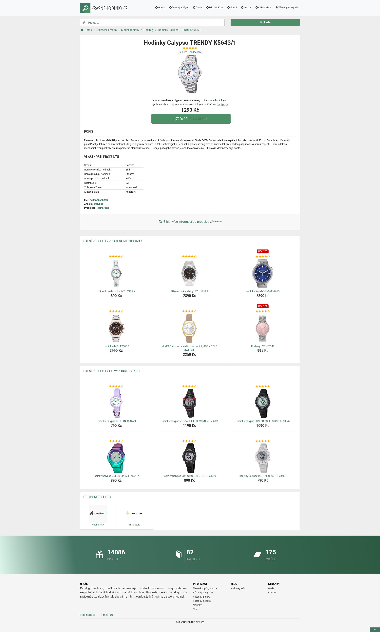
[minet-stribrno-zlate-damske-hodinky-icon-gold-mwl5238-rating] (189, 312)
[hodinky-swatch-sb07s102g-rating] (263, 257)
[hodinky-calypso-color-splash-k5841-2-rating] (116, 442)
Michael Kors (216, 7)
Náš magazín (238, 588)
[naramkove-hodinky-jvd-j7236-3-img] (116, 273)
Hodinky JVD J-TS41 (262, 346)
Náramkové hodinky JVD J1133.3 (189, 291)
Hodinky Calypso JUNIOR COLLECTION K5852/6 (189, 475)
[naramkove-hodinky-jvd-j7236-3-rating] (116, 257)
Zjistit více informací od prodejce (186, 222)
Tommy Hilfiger (180, 7)
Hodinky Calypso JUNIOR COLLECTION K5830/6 (263, 421)
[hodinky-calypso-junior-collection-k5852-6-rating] (189, 442)
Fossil (233, 7)
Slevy (196, 609)
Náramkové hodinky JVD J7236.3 (116, 291)
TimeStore (107, 614)
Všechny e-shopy (202, 601)
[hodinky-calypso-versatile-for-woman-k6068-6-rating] (189, 387)
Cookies (272, 592)
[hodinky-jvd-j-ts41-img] (263, 328)
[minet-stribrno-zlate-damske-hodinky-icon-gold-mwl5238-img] (189, 328)
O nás (271, 588)
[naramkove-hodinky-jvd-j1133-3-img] (189, 273)
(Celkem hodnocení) (190, 51)
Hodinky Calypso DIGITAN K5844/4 (116, 421)
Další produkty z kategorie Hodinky (112, 241)
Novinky (197, 605)
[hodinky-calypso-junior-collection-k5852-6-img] (189, 458)
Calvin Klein (264, 7)
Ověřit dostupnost (193, 119)
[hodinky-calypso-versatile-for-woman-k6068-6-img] (189, 403)
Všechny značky (201, 596)
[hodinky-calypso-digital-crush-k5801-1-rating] (263, 442)
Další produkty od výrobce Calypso (112, 371)
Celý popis (222, 104)
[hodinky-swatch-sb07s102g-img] (263, 273)
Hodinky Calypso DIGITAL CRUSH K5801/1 (262, 475)
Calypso (98, 203)
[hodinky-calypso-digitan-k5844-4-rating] (116, 387)
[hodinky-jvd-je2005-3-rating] (116, 312)
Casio (199, 7)
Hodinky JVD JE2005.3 (116, 346)
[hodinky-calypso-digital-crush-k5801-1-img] (263, 458)
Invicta (247, 7)
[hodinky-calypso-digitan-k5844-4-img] (116, 403)
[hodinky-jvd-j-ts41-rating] (263, 312)
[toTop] (375, 629)
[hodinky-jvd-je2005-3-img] (116, 328)
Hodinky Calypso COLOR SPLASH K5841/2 (116, 475)
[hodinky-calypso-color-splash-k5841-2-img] (116, 458)
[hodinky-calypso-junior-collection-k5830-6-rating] (263, 387)
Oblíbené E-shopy (97, 497)
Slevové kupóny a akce (205, 588)
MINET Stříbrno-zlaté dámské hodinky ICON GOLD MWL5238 (190, 348)
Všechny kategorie (288, 7)
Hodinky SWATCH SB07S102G (263, 291)
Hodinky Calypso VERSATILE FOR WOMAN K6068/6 (189, 421)
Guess (161, 7)
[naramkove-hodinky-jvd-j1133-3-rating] (189, 257)
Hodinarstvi (102, 207)
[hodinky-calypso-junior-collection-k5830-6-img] (263, 403)
